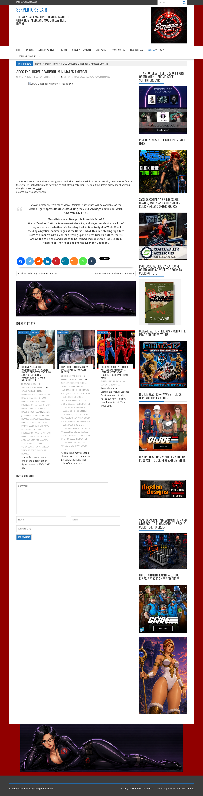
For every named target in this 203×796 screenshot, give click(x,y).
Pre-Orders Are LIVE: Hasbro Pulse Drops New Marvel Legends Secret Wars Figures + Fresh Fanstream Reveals (115, 372)
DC (161, 49)
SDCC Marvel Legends (37, 439)
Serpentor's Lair (31, 9)
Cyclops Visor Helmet (32, 391)
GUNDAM (87, 49)
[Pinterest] (56, 261)
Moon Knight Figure (31, 429)
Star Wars (101, 49)
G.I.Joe (75, 49)
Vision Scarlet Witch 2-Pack (35, 446)
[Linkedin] (47, 261)
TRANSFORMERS (118, 49)
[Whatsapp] (83, 261)
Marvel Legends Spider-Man (34, 425)
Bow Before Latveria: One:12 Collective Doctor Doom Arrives (74, 369)
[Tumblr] (92, 261)
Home (19, 49)
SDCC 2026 (34, 332)
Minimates (68, 77)
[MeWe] (65, 261)
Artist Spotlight (47, 49)
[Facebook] (21, 261)
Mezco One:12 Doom (79, 435)
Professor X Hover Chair (33, 432)
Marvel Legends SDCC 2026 (34, 422)
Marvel (151, 49)
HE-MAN (63, 49)
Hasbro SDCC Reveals (31, 412)
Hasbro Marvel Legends (33, 408)
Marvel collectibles (40, 419)
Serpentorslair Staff (46, 77)
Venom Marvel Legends (32, 443)
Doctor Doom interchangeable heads (75, 407)
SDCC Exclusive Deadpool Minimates (92, 77)
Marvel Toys (23, 332)
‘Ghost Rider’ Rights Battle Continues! (39, 273)
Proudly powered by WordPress (136, 788)
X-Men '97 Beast (28, 450)
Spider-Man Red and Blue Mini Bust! (113, 273)
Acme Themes (186, 788)
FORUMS (30, 49)
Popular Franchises (29, 56)
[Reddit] (38, 261)
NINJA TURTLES (136, 49)
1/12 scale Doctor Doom (73, 383)
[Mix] (74, 261)
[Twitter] (30, 261)
